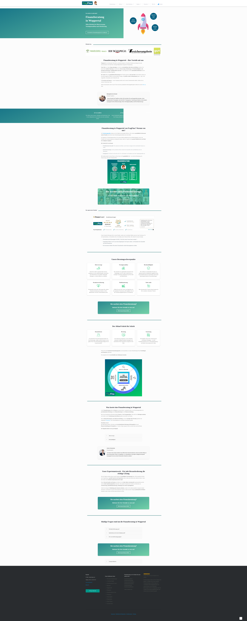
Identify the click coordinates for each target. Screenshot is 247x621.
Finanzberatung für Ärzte (111, 592)
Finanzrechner (109, 599)
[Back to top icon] (240, 618)
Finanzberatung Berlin (128, 578)
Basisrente (109, 585)
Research (87, 584)
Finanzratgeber (109, 596)
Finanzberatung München (128, 586)
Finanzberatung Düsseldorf (129, 582)
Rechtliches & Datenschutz (121, 614)
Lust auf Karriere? (89, 582)
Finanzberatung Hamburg (129, 583)
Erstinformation (129, 614)
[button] (123, 561)
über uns (144, 84)
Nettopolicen (108, 420)
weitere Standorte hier (128, 589)
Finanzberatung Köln (128, 585)
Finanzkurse (109, 594)
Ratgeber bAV (109, 587)
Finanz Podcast (109, 601)
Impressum (113, 614)
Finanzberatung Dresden (128, 580)
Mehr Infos (150, 229)
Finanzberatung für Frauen (112, 583)
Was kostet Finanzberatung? (112, 578)
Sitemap (134, 614)
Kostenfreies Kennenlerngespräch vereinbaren (97, 32)
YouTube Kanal (110, 603)
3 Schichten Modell (110, 581)
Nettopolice (109, 590)
